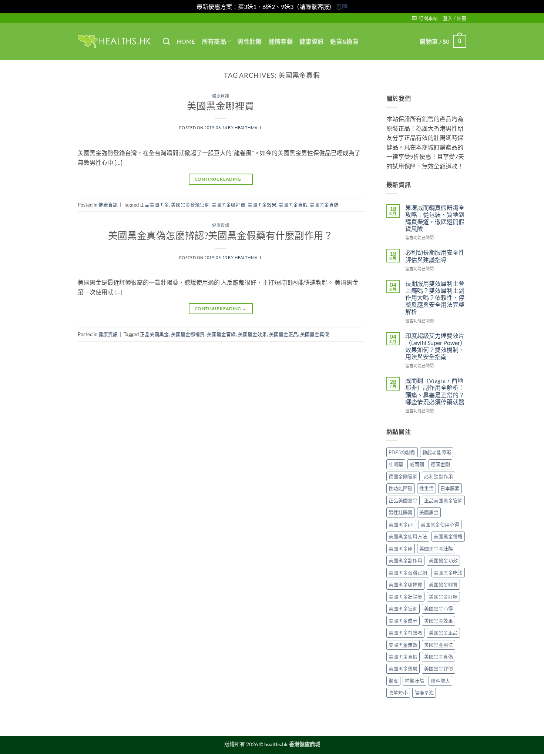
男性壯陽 (250, 41)
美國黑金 (429, 512)
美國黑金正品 (283, 334)
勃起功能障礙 (436, 452)
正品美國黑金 (154, 205)
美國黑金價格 (448, 536)
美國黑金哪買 (443, 584)
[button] (425, 18)
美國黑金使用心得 (440, 524)
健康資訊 (311, 41)
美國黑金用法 (438, 645)
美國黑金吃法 (448, 573)
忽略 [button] (342, 6)
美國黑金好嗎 (443, 597)
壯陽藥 (396, 464)
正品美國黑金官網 (443, 500)
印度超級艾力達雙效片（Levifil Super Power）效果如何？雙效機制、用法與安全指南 (435, 346)
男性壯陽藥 (401, 512)
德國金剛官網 (403, 476)
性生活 (426, 488)
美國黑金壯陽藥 (405, 597)
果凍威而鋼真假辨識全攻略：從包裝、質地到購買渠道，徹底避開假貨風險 (434, 218)
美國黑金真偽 (324, 205)
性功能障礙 (401, 488)
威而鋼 (417, 464)
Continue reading (221, 179)
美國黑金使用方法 (408, 536)
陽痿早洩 (424, 693)
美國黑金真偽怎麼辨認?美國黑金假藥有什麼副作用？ (220, 235)
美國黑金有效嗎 (405, 633)
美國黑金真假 (293, 205)
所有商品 (214, 41)
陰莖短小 (398, 693)
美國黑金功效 (443, 560)
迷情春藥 (281, 41)
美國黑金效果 (262, 205)
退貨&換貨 (344, 41)
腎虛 (393, 681)
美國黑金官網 (221, 334)
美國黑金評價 (438, 668)
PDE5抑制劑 (402, 452)
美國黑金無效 (403, 645)
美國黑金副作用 (405, 560)
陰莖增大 (440, 681)
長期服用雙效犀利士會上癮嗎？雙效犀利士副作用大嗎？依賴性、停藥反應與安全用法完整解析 (434, 297)
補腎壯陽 (414, 681)
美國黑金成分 (403, 621)
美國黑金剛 (401, 549)
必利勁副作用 (438, 476)
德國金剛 (440, 464)
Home (186, 41)
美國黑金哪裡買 (220, 105)
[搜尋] (166, 41)
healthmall (248, 127)
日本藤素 (450, 488)
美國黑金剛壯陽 (436, 549)
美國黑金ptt (401, 524)
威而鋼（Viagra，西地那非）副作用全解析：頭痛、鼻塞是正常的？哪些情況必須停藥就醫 (434, 391)
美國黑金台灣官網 (190, 205)
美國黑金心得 (438, 608)
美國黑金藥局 (403, 668)
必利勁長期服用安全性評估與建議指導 (434, 256)
